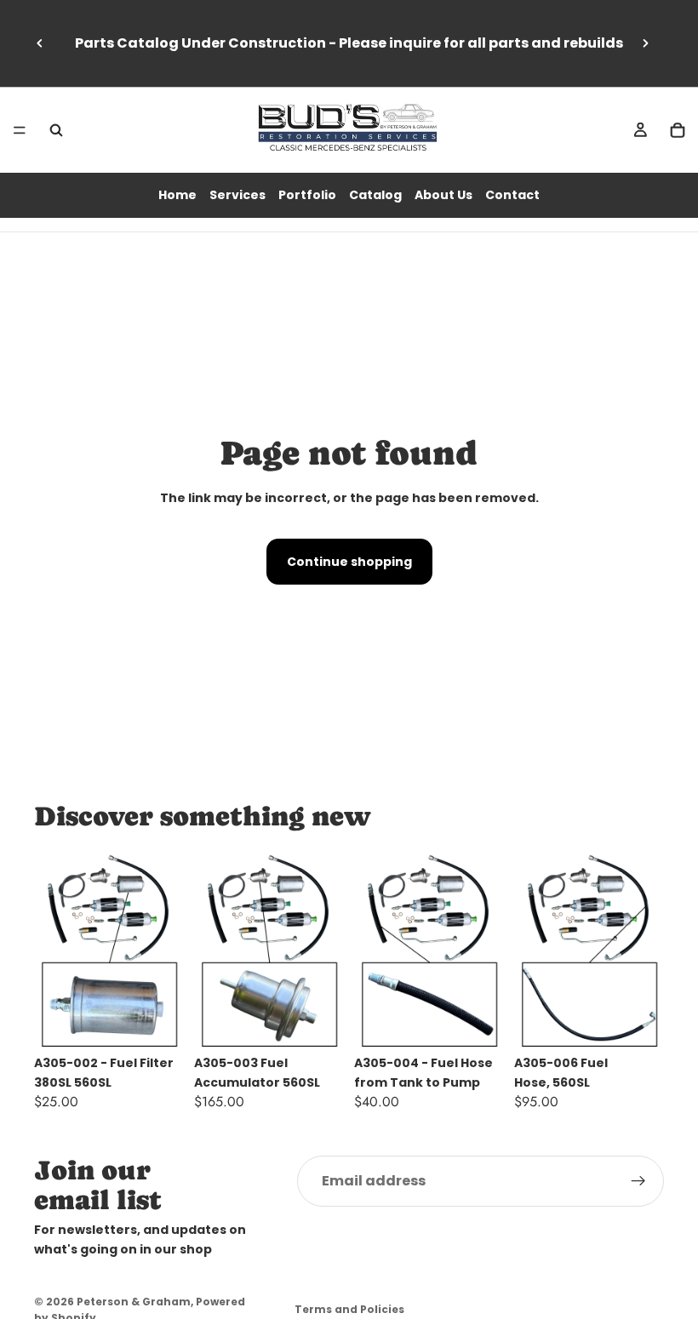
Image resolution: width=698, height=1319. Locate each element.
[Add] (157, 1021)
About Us (443, 194)
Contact (512, 194)
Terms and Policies (349, 1309)
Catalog (375, 194)
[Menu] (19, 130)
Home (177, 194)
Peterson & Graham (134, 1301)
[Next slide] (645, 43)
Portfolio (307, 194)
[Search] (56, 130)
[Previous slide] (40, 43)
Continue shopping (349, 561)
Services (237, 194)
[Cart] (677, 130)
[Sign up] (638, 1181)
